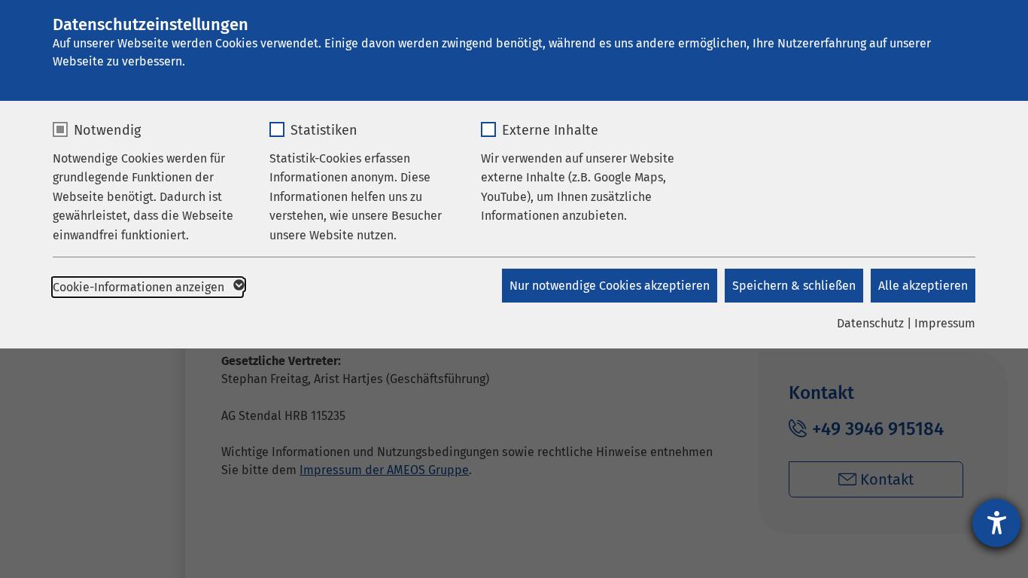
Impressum (944, 323)
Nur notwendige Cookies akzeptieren (609, 285)
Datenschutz (870, 323)
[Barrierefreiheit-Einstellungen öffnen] (996, 523)
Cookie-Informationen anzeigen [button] (140, 287)
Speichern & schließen (794, 285)
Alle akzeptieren (923, 285)
